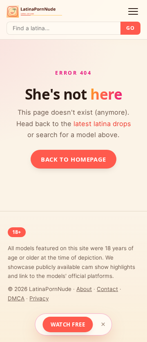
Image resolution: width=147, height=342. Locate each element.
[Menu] (133, 11)
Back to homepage (73, 159)
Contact (107, 289)
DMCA (16, 298)
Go (130, 27)
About (84, 289)
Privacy (39, 298)
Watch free (68, 324)
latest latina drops (102, 124)
